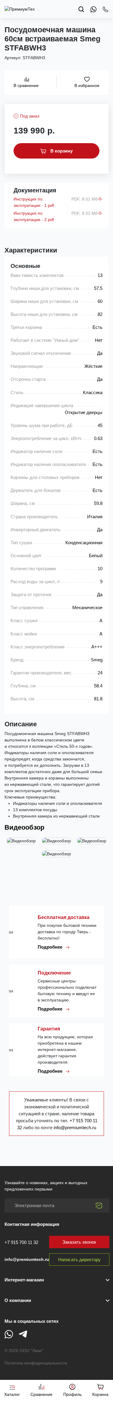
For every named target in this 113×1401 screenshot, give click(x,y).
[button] (57, 1300)
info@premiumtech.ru (75, 1127)
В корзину (61, 150)
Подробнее (51, 947)
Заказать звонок (79, 1242)
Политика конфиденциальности (36, 1363)
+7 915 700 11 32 (21, 1242)
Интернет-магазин (24, 1279)
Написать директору (79, 1259)
